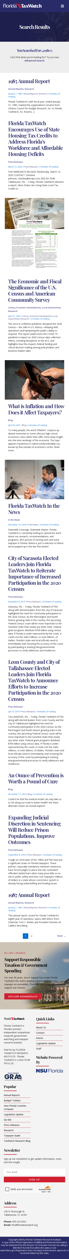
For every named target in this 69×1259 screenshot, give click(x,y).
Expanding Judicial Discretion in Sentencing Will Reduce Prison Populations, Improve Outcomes (34, 829)
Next (61, 935)
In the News (14, 519)
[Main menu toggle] (62, 6)
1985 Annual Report (29, 80)
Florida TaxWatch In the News (34, 508)
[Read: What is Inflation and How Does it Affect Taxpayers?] (34, 379)
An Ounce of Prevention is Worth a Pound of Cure (36, 778)
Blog (10, 420)
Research (29, 88)
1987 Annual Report (29, 894)
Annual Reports (15, 88)
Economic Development (29, 307)
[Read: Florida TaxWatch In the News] (34, 479)
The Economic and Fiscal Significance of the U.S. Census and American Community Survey (34, 290)
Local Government (51, 307)
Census (11, 307)
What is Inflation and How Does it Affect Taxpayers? (36, 409)
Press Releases (15, 161)
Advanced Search (34, 60)
